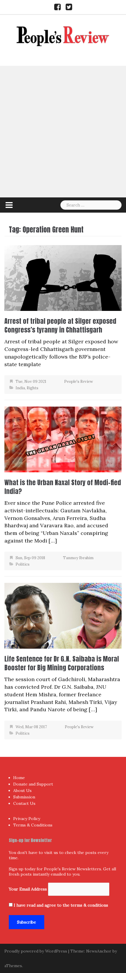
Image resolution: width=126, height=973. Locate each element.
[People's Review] (63, 35)
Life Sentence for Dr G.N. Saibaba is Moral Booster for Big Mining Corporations (61, 663)
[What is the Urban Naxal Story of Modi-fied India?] (63, 438)
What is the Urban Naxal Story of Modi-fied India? (62, 487)
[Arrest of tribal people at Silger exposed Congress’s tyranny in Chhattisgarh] (63, 277)
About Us (22, 790)
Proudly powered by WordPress (35, 951)
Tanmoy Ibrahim (78, 557)
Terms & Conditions (32, 825)
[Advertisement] (63, 131)
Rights (32, 387)
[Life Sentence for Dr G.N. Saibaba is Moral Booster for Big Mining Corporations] (63, 615)
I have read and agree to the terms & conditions (61, 905)
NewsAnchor (98, 951)
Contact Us (24, 803)
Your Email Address (28, 889)
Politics (23, 564)
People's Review (78, 381)
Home (19, 777)
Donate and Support (33, 784)
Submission (24, 797)
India (20, 387)
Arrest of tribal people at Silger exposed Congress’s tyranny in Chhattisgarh (60, 325)
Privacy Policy (26, 818)
